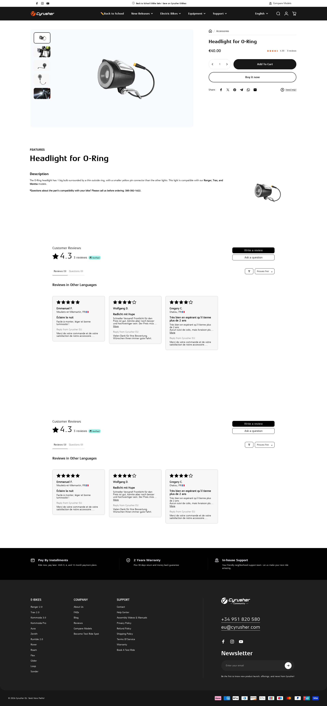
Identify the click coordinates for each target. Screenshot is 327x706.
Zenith (34, 634)
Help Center (123, 612)
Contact (121, 607)
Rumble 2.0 (37, 639)
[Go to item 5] (42, 93)
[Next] (181, 86)
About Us (78, 607)
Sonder (34, 671)
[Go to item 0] (42, 37)
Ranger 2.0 (36, 607)
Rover (34, 644)
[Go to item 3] (42, 65)
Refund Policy (124, 628)
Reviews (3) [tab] (60, 271)
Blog (76, 617)
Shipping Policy (125, 634)
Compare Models (83, 628)
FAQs (76, 612)
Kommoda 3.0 (38, 617)
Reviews (78, 623)
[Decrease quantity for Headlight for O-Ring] (212, 64)
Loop (33, 666)
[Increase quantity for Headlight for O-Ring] (227, 64)
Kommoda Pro (38, 623)
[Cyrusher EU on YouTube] (47, 3)
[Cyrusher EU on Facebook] (37, 3)
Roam (34, 650)
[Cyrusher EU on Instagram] (42, 3)
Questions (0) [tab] (76, 271)
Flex (33, 655)
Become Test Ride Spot (86, 634)
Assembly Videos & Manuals (132, 617)
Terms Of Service (126, 639)
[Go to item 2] (42, 51)
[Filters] (249, 271)
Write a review (253, 250)
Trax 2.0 (35, 612)
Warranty (122, 644)
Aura (33, 628)
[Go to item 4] (42, 79)
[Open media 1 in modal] (121, 78)
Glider (34, 660)
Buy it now (252, 77)
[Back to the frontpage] (210, 31)
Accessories (222, 31)
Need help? (291, 90)
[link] (240, 627)
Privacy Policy (124, 623)
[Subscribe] (288, 665)
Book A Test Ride (126, 650)
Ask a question (253, 257)
